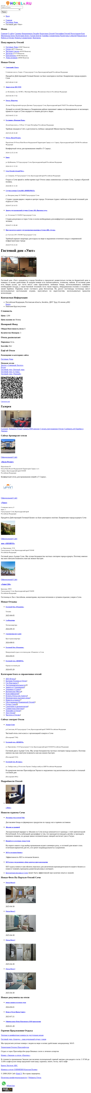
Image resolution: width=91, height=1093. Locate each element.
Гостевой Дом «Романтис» (15, 607)
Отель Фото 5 (10, 911)
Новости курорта (13, 700)
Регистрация (76, 34)
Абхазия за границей (13, 827)
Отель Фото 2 (10, 940)
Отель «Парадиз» (12, 100)
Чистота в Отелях (13, 715)
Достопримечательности (16, 685)
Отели (8, 49)
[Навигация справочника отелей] (4, 5)
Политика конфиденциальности (14, 1078)
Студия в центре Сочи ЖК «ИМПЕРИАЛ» (20, 190)
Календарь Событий (68, 36)
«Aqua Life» (6, 584)
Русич (3, 367)
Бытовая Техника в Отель (16, 681)
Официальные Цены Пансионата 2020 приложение (23, 1021)
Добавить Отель (34, 1078)
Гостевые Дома (12, 47)
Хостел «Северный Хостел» (12, 365)
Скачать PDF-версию (31, 429)
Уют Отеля (10, 713)
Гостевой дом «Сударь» (10, 372)
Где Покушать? (12, 683)
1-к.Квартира (10, 620)
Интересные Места (13, 692)
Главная (9, 20)
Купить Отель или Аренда (16, 696)
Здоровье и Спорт (13, 689)
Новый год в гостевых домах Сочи (18, 841)
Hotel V (19, 1074)
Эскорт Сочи (10, 725)
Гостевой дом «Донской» (11, 374)
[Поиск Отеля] (2, 5)
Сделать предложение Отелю (52, 429)
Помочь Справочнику (23, 38)
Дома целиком (11, 58)
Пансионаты (11, 56)
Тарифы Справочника (51, 36)
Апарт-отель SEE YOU (13, 87)
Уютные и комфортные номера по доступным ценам (22, 1035)
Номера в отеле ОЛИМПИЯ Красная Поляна (19, 1070)
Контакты (37, 38)
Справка (18, 34)
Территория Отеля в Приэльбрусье (15, 1047)
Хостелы (9, 53)
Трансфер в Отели (13, 711)
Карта (8, 304)
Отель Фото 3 (10, 969)
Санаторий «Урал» (12, 67)
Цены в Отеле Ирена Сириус (15, 1012)
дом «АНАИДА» (8, 543)
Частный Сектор (12, 51)
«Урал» (4, 503)
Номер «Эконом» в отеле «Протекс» (15, 1055)
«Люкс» (8, 808)
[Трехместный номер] (16, 427)
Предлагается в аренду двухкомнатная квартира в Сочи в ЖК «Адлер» (30, 230)
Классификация (12, 694)
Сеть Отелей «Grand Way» (15, 171)
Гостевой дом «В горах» (14, 762)
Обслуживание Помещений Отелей (20, 702)
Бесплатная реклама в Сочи (17, 873)
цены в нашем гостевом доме (16, 1002)
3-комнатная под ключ (13, 634)
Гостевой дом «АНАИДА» (15, 661)
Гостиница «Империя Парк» (15, 120)
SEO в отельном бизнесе (14, 852)
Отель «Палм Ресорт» (13, 138)
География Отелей (62, 34)
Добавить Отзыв (15, 429)
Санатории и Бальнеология (17, 706)
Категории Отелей (47, 34)
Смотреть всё (5, 401)
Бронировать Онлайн (30, 34)
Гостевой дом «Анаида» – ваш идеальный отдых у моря (23, 1039)
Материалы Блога (8, 36)
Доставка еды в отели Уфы (15, 817)
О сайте (11, 34)
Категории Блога (23, 36)
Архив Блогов (35, 36)
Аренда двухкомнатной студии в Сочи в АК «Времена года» (26, 210)
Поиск (4, 12)
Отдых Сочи (11, 704)
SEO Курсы (10, 679)
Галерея (4, 429)
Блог (83, 34)
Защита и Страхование (15, 687)
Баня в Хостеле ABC (9, 1065)
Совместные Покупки (15, 709)
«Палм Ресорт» (7, 462)
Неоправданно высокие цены (18, 698)
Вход (8, 16)
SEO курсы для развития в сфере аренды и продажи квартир (27, 862)
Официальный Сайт (9, 457)
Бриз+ (8, 157)
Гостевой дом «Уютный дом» (13, 370)
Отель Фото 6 (10, 882)
